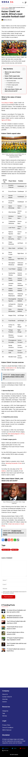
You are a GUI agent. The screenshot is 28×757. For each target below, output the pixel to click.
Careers (4, 701)
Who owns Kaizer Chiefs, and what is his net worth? (13, 90)
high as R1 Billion (6, 120)
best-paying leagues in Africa (16, 433)
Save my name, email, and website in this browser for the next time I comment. (14, 592)
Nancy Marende (8, 19)
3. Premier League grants (12, 84)
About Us (5, 694)
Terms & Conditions (7, 727)
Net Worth (15, 549)
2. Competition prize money (12, 82)
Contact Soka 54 (7, 696)
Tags (3, 713)
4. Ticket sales (9, 87)
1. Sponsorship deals (11, 80)
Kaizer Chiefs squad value (12, 76)
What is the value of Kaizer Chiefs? (12, 73)
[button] (23, 2)
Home (2, 7)
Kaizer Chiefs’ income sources (13, 78)
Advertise (5, 699)
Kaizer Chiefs (6, 549)
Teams (6, 7)
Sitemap (4, 716)
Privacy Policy (6, 725)
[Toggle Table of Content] (23, 69)
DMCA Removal (6, 730)
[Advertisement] (14, 669)
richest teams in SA (10, 368)
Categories (5, 711)
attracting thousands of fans (14, 463)
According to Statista (7, 102)
